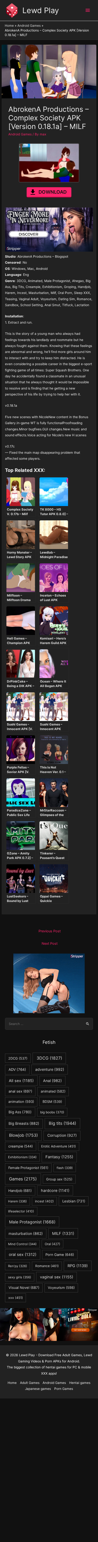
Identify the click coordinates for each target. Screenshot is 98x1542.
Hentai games (79, 1383)
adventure (49, 1069)
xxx (15, 1298)
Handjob (20, 1191)
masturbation (26, 1233)
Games (23, 1178)
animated (53, 1091)
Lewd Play (40, 10)
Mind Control (22, 1244)
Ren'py (17, 1266)
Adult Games (29, 1383)
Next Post (50, 943)
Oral (52, 1244)
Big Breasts (24, 1123)
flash (65, 1168)
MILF (63, 1233)
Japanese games (38, 1389)
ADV (17, 1069)
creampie (20, 1146)
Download (53, 192)
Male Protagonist (32, 1221)
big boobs (52, 1112)
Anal (52, 1080)
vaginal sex (56, 1277)
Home (12, 1383)
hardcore (55, 1190)
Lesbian (73, 1201)
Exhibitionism (22, 1157)
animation (21, 1101)
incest (44, 1201)
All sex (21, 1080)
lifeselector (21, 1211)
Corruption (62, 1135)
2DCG (17, 1058)
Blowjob (23, 1135)
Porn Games (63, 1389)
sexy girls (19, 1277)
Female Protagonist (28, 1168)
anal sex (20, 1091)
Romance (47, 1266)
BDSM (52, 1101)
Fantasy (59, 1156)
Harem (17, 1201)
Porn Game (59, 1255)
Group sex (59, 1179)
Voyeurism (61, 1288)
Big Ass (20, 1112)
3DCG (49, 1058)
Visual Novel (24, 1287)
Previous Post (50, 931)
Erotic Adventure (58, 1146)
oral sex (22, 1254)
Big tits (62, 1123)
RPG (78, 1265)
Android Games (20, 134)
